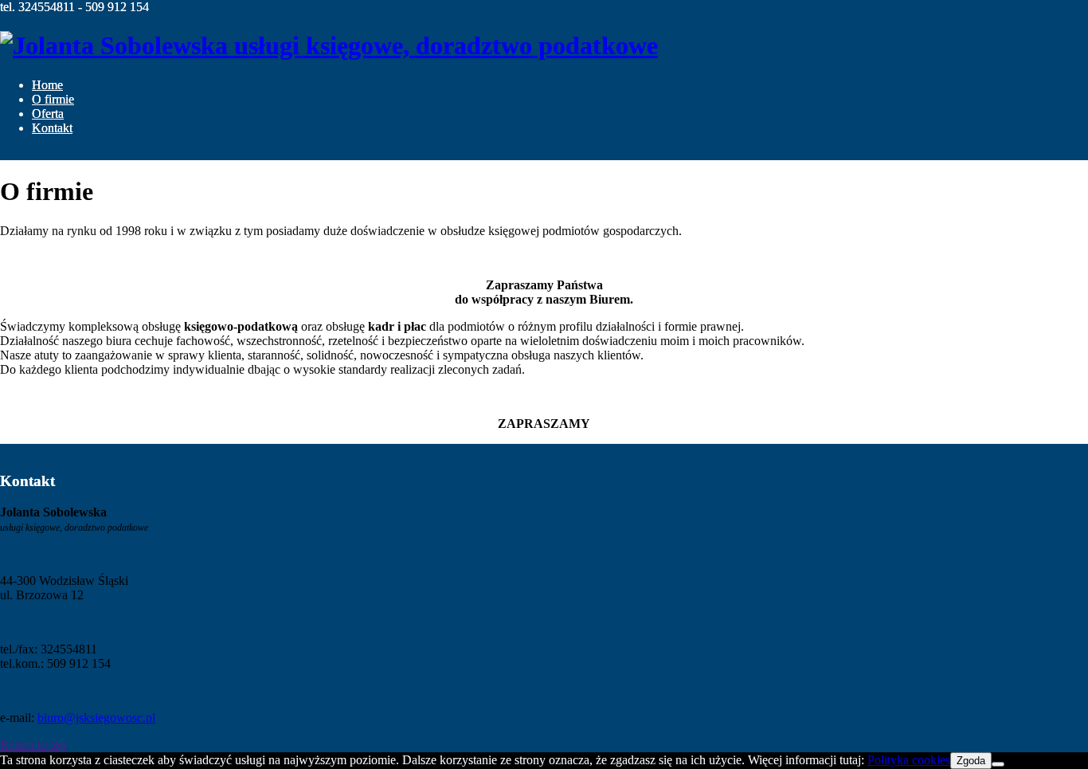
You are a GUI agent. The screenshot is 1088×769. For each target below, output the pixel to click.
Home (47, 85)
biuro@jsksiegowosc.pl (96, 717)
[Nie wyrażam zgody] (998, 764)
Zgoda (971, 761)
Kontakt (52, 128)
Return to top (33, 744)
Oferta (48, 113)
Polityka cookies (908, 760)
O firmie (53, 99)
